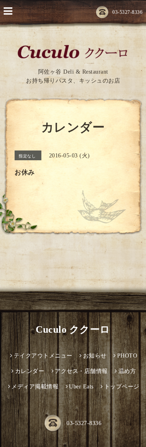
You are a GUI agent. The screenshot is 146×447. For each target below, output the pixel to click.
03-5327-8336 (127, 12)
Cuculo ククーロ (73, 329)
